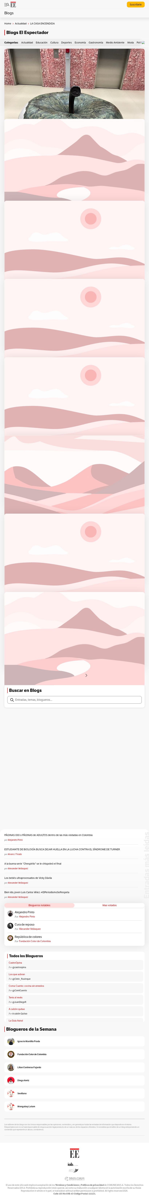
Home (7, 23)
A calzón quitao (17, 1009)
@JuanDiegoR (19, 1002)
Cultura (54, 42)
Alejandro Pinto (15, 840)
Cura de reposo (24, 924)
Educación (41, 42)
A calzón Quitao (19, 1013)
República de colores (28, 937)
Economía (80, 42)
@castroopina (19, 967)
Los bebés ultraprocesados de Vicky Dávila (28, 878)
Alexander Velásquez (18, 868)
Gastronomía (96, 42)
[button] (144, 43)
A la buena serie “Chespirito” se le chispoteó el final (32, 863)
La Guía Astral (16, 1020)
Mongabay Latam (26, 1106)
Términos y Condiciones (67, 1185)
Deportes (66, 42)
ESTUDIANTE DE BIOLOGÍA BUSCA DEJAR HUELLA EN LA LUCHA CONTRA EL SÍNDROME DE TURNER (62, 849)
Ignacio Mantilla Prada (28, 1041)
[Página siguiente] (86, 675)
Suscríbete (136, 4)
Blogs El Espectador (27, 32)
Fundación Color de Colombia (35, 941)
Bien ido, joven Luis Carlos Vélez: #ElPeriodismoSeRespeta (36, 892)
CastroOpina (15, 962)
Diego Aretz (23, 1080)
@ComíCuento (19, 990)
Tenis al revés (15, 997)
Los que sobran (17, 974)
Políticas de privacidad (92, 1185)
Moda (130, 42)
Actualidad (21, 23)
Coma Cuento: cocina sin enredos (26, 986)
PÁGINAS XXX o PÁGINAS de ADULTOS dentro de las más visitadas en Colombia (48, 835)
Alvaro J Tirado (15, 854)
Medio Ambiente (115, 42)
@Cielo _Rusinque (21, 979)
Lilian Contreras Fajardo (29, 1067)
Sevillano (22, 1093)
